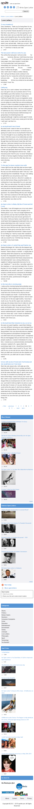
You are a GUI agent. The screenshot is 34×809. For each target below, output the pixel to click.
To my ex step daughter (8, 678)
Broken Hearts (6, 615)
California (4, 87)
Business (4, 617)
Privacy (29, 798)
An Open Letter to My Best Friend (11, 453)
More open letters (11, 588)
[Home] (5, 3)
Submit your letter (8, 594)
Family (4, 630)
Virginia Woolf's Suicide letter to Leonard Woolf (15, 510)
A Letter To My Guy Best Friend (10, 489)
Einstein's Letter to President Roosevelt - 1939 (14, 537)
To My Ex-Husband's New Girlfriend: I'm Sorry (14, 422)
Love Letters (10, 16)
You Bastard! (5, 642)
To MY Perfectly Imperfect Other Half (12, 737)
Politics (4, 613)
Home (3, 16)
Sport (3, 638)
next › (18, 408)
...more (31, 501)
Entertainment (6, 625)
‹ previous (11, 406)
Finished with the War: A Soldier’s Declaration (14, 551)
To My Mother (6, 652)
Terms (22, 798)
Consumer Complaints (8, 619)
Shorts (4, 611)
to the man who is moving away (11, 284)
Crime (3, 621)
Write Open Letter (26, 8)
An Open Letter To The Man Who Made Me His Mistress (17, 469)
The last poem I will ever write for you (13, 53)
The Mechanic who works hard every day (13, 665)
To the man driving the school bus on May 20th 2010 (16, 754)
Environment (5, 627)
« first (4, 406)
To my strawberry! (7, 24)
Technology (5, 640)
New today (8, 585)
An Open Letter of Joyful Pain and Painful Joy (16, 245)
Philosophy (5, 636)
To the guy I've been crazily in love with (14, 165)
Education (4, 623)
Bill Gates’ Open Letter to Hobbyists (12, 568)
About (7, 798)
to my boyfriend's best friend (10, 126)
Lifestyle (4, 632)
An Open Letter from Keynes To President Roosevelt (16, 523)
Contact (14, 798)
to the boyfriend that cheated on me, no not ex (16, 323)
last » (23, 408)
